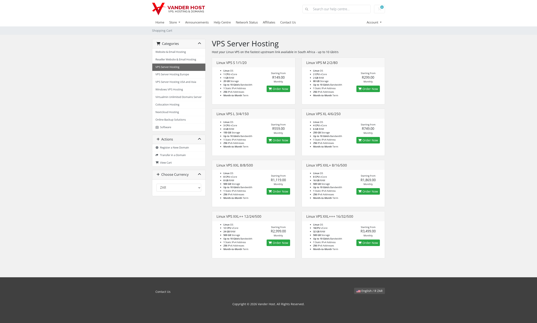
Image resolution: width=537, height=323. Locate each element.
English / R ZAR (372, 291)
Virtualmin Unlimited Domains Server (178, 97)
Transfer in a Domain (172, 155)
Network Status (247, 22)
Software (165, 127)
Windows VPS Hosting (169, 89)
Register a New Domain (174, 147)
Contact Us (288, 22)
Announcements (197, 22)
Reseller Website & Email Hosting (175, 59)
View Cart (165, 162)
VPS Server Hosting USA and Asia (175, 82)
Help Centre (222, 22)
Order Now (280, 89)
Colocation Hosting (167, 104)
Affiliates (269, 22)
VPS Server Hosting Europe (172, 74)
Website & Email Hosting (170, 52)
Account (373, 22)
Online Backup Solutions (170, 119)
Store (173, 22)
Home (159, 22)
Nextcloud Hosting (167, 112)
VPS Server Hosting (167, 67)
